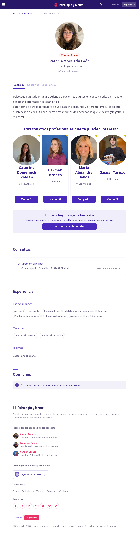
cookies (114, 526)
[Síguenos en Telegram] (49, 506)
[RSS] (56, 506)
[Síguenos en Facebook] (15, 506)
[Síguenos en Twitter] (22, 506)
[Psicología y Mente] (68, 5)
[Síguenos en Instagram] (36, 506)
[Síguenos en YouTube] (42, 506)
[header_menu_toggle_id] (3, 4)
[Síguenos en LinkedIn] (29, 506)
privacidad (102, 526)
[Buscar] (101, 4)
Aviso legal (90, 526)
